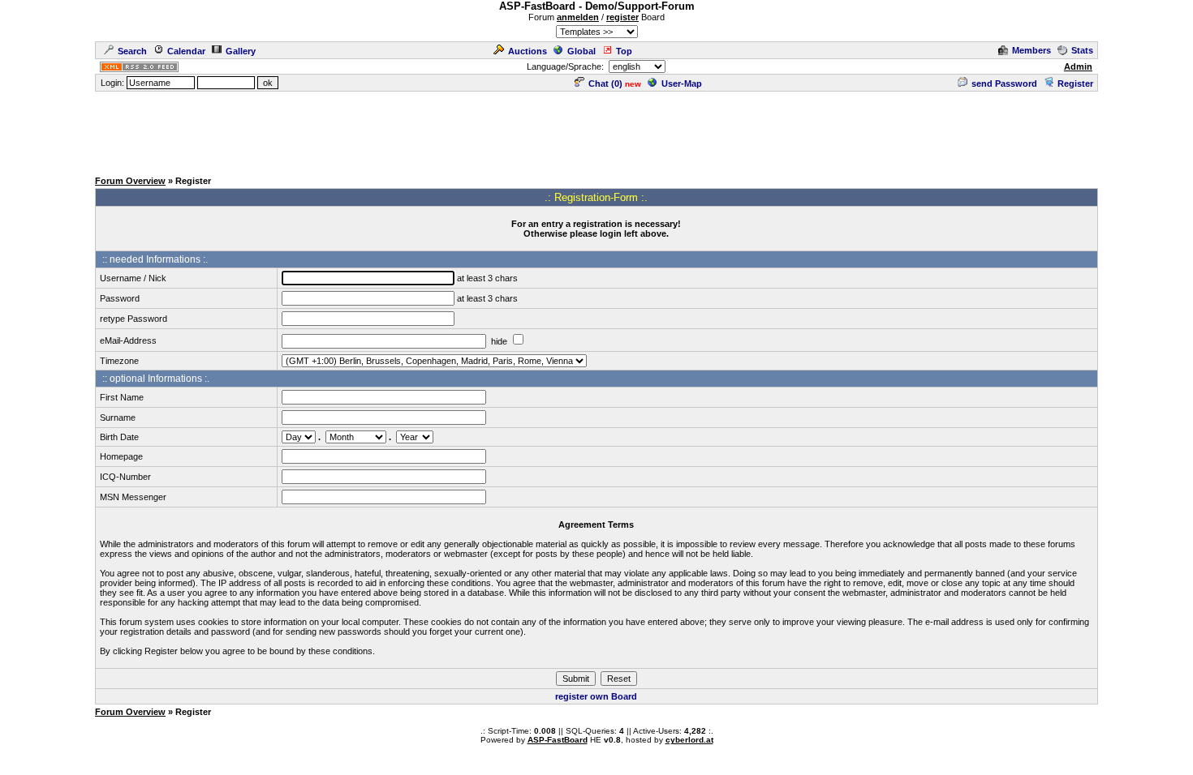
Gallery (241, 51)
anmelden (578, 17)
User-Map (681, 83)
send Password (1004, 83)
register (622, 17)
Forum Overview (130, 181)
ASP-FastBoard (558, 739)
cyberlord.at (689, 739)
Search (132, 51)
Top (624, 51)
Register (1075, 83)
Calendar (186, 51)
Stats (1082, 50)
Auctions (527, 51)
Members (1031, 50)
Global (581, 51)
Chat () (605, 83)
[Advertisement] (596, 129)
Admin (1078, 66)
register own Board (596, 696)
